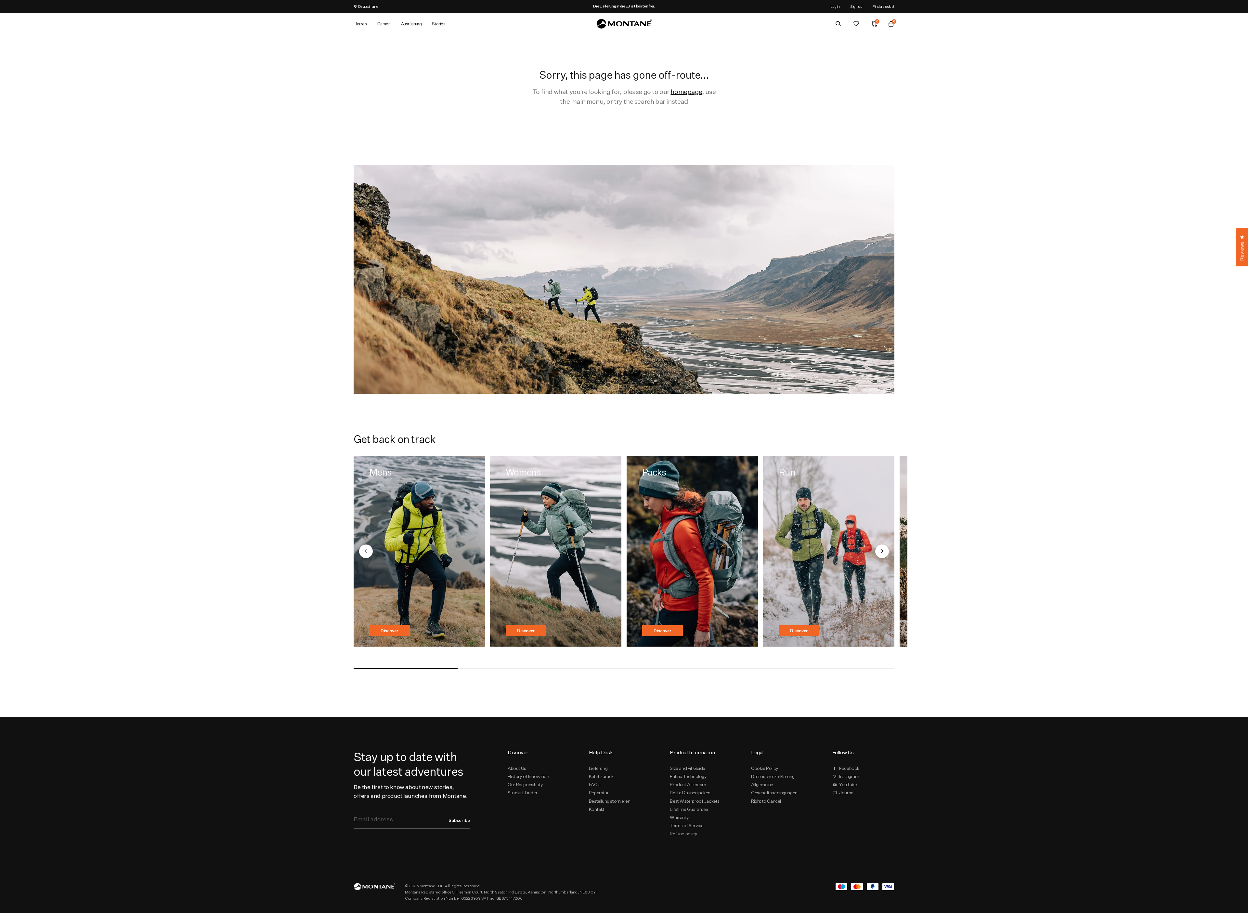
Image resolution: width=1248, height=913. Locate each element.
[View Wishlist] (856, 23)
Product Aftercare (688, 784)
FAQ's (595, 784)
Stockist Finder (522, 792)
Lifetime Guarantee (689, 809)
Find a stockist (883, 6)
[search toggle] (838, 23)
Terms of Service (686, 825)
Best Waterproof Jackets (695, 801)
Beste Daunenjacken (690, 792)
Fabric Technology (688, 776)
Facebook (849, 768)
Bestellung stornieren (609, 801)
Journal (846, 792)
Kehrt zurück (601, 776)
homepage (686, 91)
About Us (517, 768)
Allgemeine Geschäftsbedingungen (774, 788)
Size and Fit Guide (687, 768)
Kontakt (596, 809)
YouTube (848, 784)
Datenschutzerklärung (773, 776)
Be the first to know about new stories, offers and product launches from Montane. (410, 791)
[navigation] (366, 551)
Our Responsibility (525, 784)
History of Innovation (528, 776)
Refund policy (683, 833)
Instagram (849, 776)
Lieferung (598, 768)
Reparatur (598, 792)
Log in (835, 6)
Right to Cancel (766, 801)
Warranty (679, 817)
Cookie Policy (764, 768)
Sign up (856, 6)
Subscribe (459, 820)
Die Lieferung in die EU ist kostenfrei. (624, 6)
